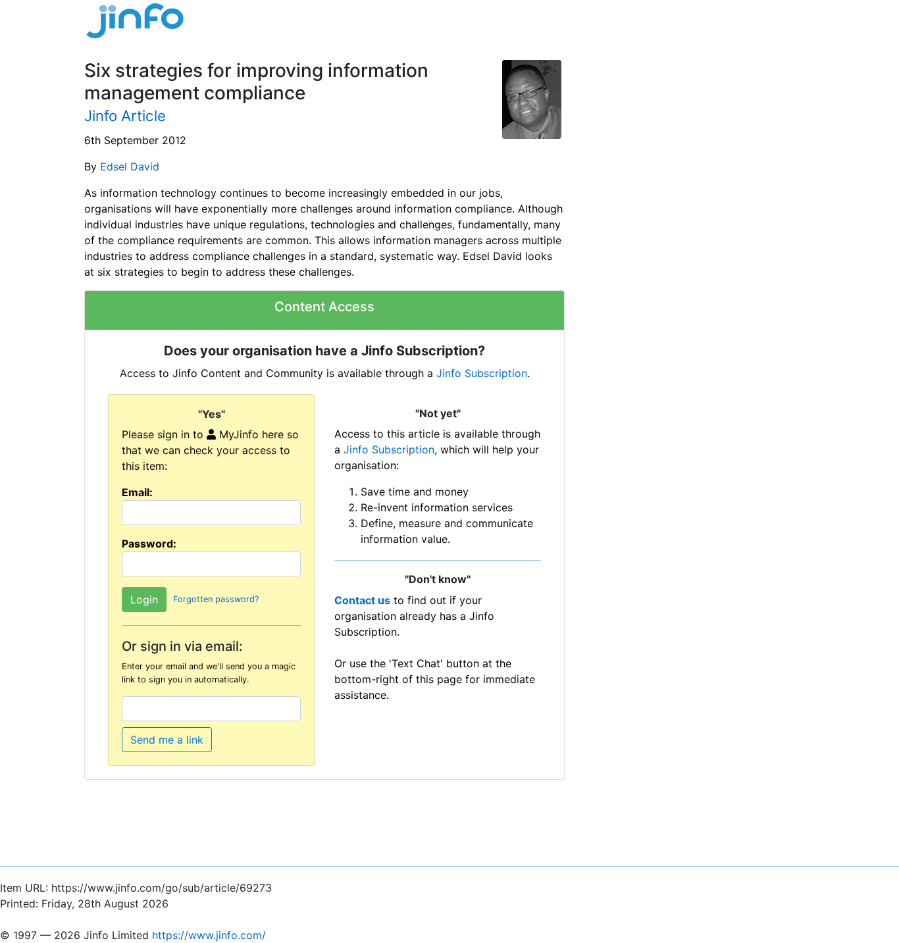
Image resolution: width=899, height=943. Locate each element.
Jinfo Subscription (481, 373)
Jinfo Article (125, 115)
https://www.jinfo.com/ (209, 935)
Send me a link (166, 739)
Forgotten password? (216, 600)
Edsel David (129, 166)
